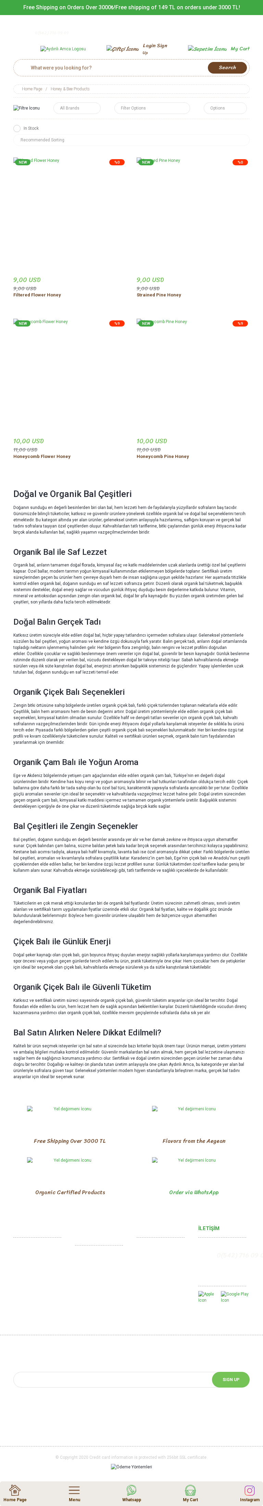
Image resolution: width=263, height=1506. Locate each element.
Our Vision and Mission (36, 1281)
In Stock (31, 128)
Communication (29, 1249)
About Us (22, 1260)
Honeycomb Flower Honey (42, 456)
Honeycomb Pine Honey (163, 456)
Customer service (155, 1270)
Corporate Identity (32, 1270)
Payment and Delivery (97, 1296)
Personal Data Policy (96, 1306)
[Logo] (63, 49)
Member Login (151, 1249)
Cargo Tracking (152, 1281)
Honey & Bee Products (70, 89)
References (25, 1309)
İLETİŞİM (209, 1228)
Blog (141, 1309)
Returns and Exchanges (99, 1274)
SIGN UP (231, 1379)
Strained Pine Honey (159, 294)
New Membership (155, 1260)
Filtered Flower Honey (37, 294)
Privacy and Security (95, 1285)
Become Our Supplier (35, 1320)
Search (227, 67)
